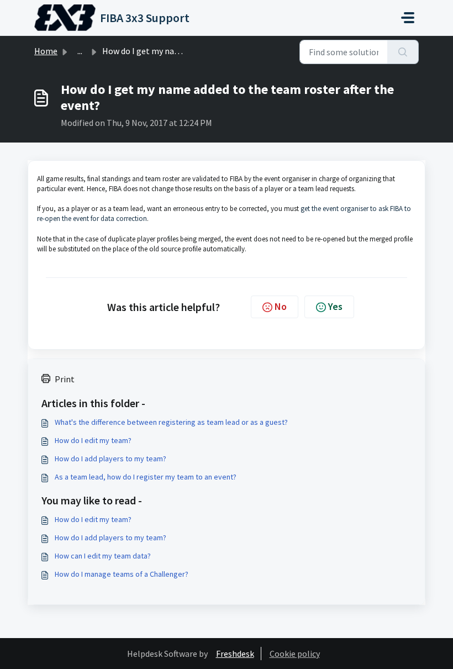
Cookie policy (295, 653)
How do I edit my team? (93, 440)
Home (45, 50)
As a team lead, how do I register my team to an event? (145, 477)
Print (65, 378)
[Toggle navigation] (408, 18)
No (281, 306)
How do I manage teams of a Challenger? (121, 574)
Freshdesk (235, 653)
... (79, 50)
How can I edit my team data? (103, 556)
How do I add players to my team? (110, 458)
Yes (335, 306)
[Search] (403, 52)
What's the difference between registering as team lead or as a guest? (171, 422)
